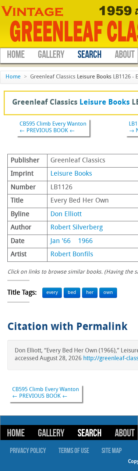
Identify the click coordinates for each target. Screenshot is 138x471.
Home (16, 55)
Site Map (112, 450)
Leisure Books (94, 77)
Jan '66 (60, 241)
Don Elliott (66, 214)
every (52, 292)
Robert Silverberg (76, 227)
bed (72, 292)
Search (90, 55)
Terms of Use (74, 450)
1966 (85, 241)
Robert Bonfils (71, 254)
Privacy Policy (28, 450)
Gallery (51, 55)
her (89, 292)
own (108, 292)
